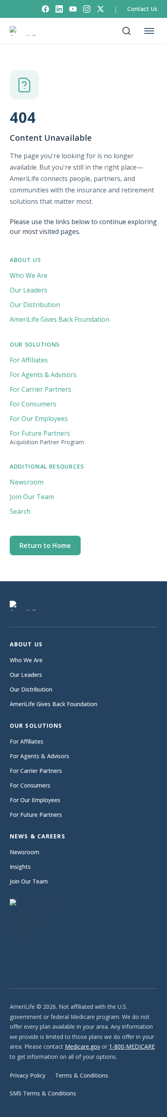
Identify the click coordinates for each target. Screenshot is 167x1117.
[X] (100, 9)
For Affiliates (29, 360)
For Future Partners (47, 437)
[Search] (126, 31)
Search (20, 511)
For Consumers (33, 403)
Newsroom (26, 482)
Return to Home (45, 545)
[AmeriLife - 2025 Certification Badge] (38, 935)
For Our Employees (39, 418)
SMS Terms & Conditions (43, 1093)
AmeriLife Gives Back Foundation (59, 319)
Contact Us (142, 9)
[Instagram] (86, 9)
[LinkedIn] (59, 9)
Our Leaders (28, 290)
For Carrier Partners (40, 389)
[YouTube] (73, 9)
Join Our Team (32, 496)
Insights (20, 866)
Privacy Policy (27, 1075)
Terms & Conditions (81, 1075)
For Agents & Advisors (43, 374)
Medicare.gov (82, 1046)
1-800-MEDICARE (132, 1046)
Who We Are (28, 275)
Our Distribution (35, 304)
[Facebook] (45, 9)
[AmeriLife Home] (27, 31)
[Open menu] (149, 31)
